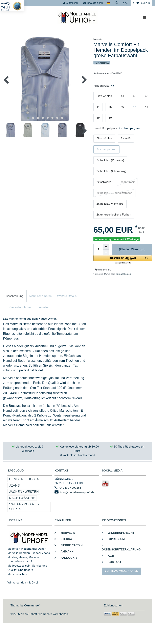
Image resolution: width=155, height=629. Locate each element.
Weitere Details (66, 295)
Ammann (63, 551)
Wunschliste (104, 269)
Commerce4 (32, 605)
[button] (122, 259)
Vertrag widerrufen (121, 570)
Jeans (14, 485)
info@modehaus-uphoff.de (77, 492)
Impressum (116, 539)
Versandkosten (123, 274)
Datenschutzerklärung (121, 549)
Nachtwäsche (22, 498)
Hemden (16, 479)
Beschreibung (14, 295)
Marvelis (64, 532)
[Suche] (117, 3)
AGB (111, 555)
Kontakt (114, 562)
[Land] (108, 3)
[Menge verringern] (106, 252)
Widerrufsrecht (121, 532)
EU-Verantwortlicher (18, 307)
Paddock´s (65, 557)
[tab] (14, 296)
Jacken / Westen (24, 491)
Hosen (33, 479)
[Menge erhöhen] (106, 247)
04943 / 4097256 (70, 487)
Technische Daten (40, 295)
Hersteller (43, 307)
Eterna (63, 539)
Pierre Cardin (68, 545)
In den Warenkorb (133, 249)
